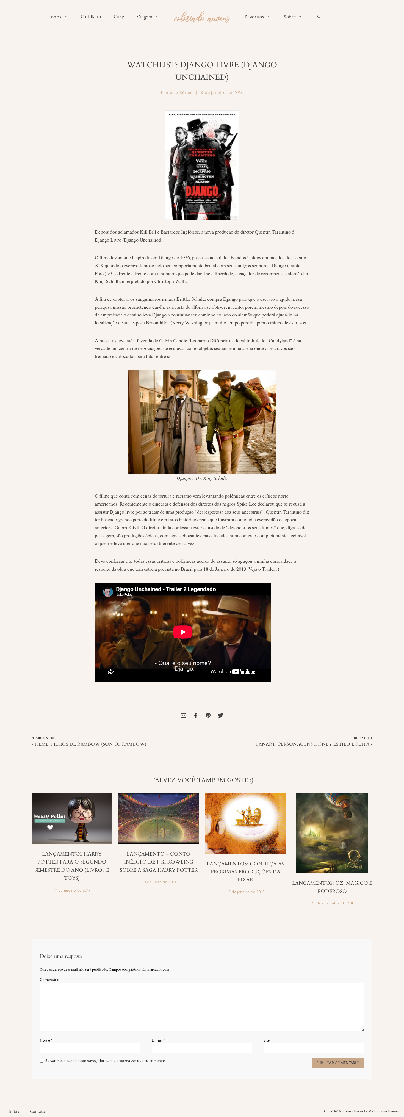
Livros (55, 17)
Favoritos (254, 17)
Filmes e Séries (176, 92)
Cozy (119, 17)
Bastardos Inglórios (180, 231)
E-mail (158, 1040)
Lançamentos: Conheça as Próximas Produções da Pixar (245, 872)
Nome (46, 1040)
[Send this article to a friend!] (183, 716)
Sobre (290, 17)
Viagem (145, 17)
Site (267, 1040)
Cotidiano (91, 17)
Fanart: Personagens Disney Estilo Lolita (312, 744)
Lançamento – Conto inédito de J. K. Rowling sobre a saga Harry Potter (159, 862)
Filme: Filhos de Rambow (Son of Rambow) (90, 744)
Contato (37, 1111)
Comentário (49, 980)
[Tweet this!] (220, 716)
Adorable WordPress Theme (343, 1111)
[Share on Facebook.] (196, 716)
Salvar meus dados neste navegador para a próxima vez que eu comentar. (105, 1061)
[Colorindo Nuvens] (202, 16)
